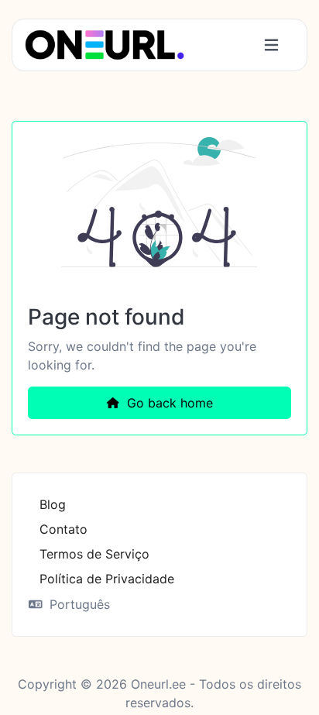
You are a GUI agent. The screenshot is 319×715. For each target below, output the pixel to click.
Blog (52, 504)
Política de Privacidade (106, 578)
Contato (63, 529)
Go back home (168, 403)
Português (78, 604)
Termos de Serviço (94, 554)
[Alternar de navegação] (271, 45)
